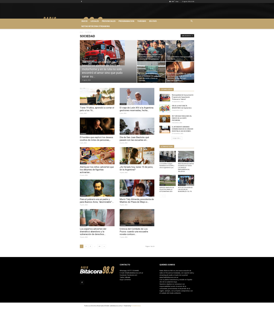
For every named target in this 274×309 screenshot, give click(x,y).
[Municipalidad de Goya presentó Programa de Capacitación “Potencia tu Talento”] (164, 97)
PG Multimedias (136, 306)
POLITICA (162, 161)
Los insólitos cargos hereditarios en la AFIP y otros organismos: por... (166, 165)
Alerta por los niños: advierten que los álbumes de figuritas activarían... (97, 170)
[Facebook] (81, 1)
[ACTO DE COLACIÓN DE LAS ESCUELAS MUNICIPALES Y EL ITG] (186, 180)
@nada (127, 277)
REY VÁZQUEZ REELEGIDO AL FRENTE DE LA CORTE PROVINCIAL (182, 118)
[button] (191, 21)
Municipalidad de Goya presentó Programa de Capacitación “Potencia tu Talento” (182, 97)
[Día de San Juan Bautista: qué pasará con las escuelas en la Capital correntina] (137, 126)
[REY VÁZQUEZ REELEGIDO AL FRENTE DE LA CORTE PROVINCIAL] (164, 118)
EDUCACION (182, 185)
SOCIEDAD (85, 58)
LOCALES (95, 21)
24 (99, 246)
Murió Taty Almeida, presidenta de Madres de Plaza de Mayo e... (137, 200)
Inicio (81, 32)
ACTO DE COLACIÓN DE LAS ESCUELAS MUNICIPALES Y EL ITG (185, 189)
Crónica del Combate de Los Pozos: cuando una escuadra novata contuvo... (134, 232)
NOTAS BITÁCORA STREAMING (95, 26)
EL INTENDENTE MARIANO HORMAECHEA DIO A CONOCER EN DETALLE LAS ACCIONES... (182, 129)
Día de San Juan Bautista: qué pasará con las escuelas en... (134, 138)
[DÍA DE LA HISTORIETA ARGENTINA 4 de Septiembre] (164, 108)
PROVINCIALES (108, 21)
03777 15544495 (133, 271)
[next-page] (104, 246)
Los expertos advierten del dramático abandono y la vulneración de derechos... (93, 232)
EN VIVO (153, 21)
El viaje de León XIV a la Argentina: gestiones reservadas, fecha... (137, 109)
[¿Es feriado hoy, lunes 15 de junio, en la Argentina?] (137, 155)
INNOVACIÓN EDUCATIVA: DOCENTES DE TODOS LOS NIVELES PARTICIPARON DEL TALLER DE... (186, 167)
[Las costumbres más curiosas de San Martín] (180, 50)
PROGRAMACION (126, 21)
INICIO (84, 21)
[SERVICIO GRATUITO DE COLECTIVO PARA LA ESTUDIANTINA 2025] (167, 180)
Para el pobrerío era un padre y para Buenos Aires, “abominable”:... (97, 200)
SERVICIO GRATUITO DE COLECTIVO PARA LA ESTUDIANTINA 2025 (166, 189)
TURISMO (141, 21)
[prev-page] (160, 196)
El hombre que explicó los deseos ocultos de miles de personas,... (96, 138)
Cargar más (176, 138)
